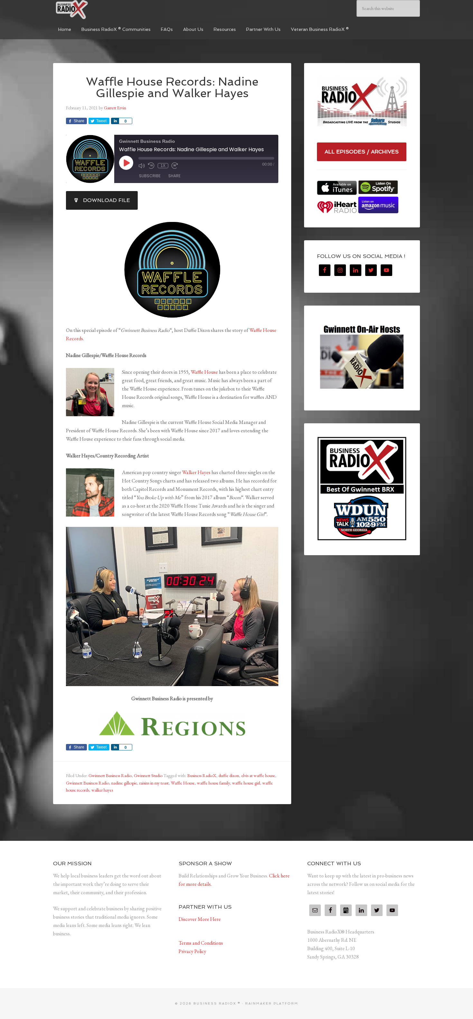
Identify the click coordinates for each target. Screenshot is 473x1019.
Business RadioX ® (101, 9)
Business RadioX (201, 775)
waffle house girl (246, 783)
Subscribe (150, 176)
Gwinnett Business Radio (110, 775)
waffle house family (213, 783)
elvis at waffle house (258, 775)
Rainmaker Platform (271, 1003)
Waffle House (204, 372)
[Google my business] (346, 910)
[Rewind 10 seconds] (151, 165)
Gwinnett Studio (148, 775)
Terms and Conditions (201, 943)
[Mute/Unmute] (141, 166)
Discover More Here (200, 919)
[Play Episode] (126, 163)
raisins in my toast (154, 783)
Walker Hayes (196, 472)
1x (163, 165)
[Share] (115, 121)
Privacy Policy (192, 951)
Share (174, 176)
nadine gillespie (124, 783)
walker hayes (102, 790)
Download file (106, 200)
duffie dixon (228, 775)
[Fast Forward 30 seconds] (175, 165)
